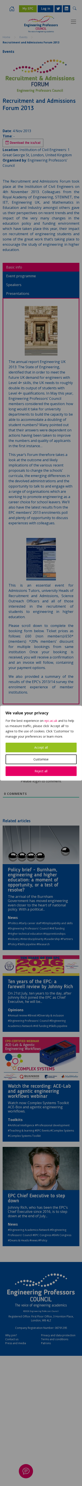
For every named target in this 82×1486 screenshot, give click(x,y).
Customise (41, 759)
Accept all (41, 747)
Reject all (41, 771)
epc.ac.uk (50, 721)
